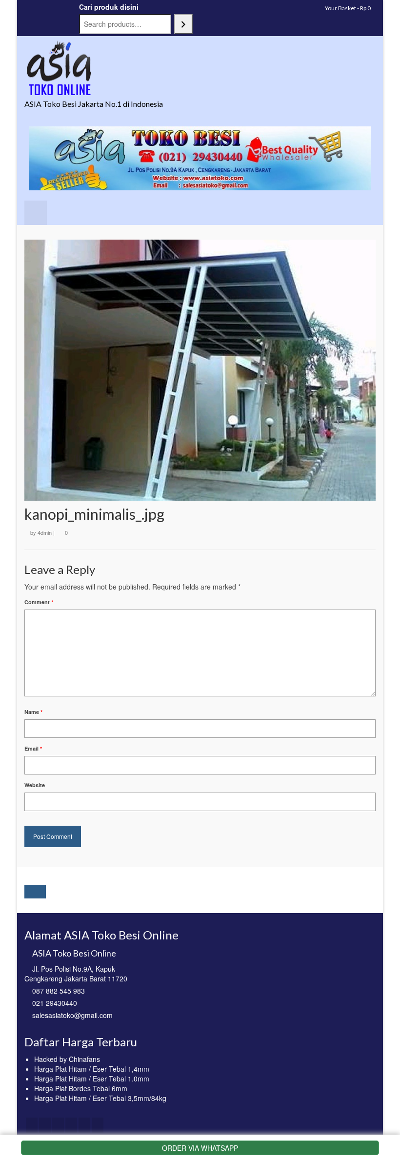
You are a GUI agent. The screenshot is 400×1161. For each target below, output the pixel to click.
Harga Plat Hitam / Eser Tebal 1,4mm (91, 1069)
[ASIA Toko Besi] (200, 68)
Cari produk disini (109, 7)
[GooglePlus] (71, 1125)
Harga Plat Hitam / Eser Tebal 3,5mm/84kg (100, 1098)
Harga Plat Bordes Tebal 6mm (80, 1088)
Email (33, 748)
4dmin (45, 532)
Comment (38, 602)
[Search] (183, 24)
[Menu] (35, 213)
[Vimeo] (97, 1125)
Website (34, 785)
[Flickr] (84, 1125)
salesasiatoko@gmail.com (72, 1015)
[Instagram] (58, 1125)
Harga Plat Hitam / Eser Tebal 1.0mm (91, 1078)
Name (33, 711)
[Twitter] (45, 1125)
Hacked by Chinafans (67, 1059)
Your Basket (347, 8)
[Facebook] (32, 1125)
